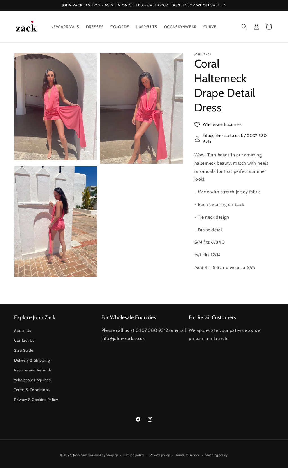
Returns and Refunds (33, 370)
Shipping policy (216, 455)
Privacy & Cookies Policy (36, 399)
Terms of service (188, 455)
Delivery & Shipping (32, 360)
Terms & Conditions (32, 389)
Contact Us (24, 340)
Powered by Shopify (103, 455)
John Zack (80, 455)
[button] (244, 27)
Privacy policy (160, 455)
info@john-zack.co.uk (123, 338)
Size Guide (23, 350)
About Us (22, 330)
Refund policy (133, 455)
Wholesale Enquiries (32, 379)
